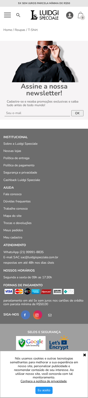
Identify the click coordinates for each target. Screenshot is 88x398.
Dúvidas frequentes (17, 201)
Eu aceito (44, 390)
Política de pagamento (19, 165)
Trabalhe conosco (15, 208)
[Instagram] (37, 315)
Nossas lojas (12, 151)
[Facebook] (25, 315)
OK (77, 113)
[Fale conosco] (50, 315)
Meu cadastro (12, 238)
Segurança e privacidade (20, 173)
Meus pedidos (13, 230)
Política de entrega (16, 158)
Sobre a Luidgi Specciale (20, 144)
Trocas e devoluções (17, 223)
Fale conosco (12, 194)
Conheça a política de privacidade (44, 381)
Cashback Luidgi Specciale (21, 180)
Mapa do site (12, 216)
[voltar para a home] (44, 18)
